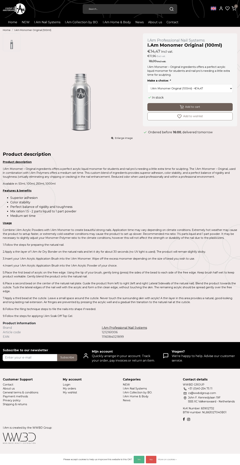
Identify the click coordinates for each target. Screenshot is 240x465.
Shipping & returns (15, 404)
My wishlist (70, 392)
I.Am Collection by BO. (81, 22)
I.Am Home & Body (117, 22)
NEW (26, 22)
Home (12, 22)
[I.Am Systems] (14, 9)
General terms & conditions (20, 392)
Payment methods (15, 396)
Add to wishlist (192, 116)
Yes (139, 459)
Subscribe (67, 357)
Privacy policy (12, 400)
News (139, 22)
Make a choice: (159, 80)
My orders (69, 388)
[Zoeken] (171, 9)
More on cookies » (167, 459)
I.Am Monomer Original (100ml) (32, 30)
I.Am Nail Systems (47, 22)
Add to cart (192, 107)
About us (155, 22)
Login (66, 384)
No (151, 459)
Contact (172, 22)
